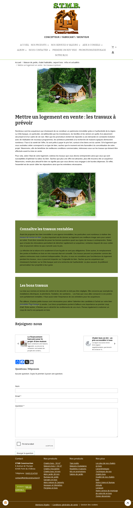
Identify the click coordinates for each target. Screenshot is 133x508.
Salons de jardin (76, 474)
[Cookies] (5, 503)
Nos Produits (39, 45)
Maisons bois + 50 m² (53, 466)
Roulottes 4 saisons (78, 468)
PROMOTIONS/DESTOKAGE (92, 50)
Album (21, 50)
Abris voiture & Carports (54, 482)
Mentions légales (42, 504)
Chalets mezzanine (51, 468)
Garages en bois (50, 479)
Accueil (24, 45)
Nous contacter (38, 50)
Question (19, 406)
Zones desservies (103, 496)
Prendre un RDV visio (64, 50)
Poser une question (25, 380)
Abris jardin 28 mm (51, 474)
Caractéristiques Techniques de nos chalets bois (104, 471)
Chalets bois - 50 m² (52, 463)
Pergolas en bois (51, 488)
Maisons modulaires (78, 466)
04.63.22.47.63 (32, 473)
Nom (17, 386)
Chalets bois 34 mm (52, 471)
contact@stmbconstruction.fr (27, 478)
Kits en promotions (78, 471)
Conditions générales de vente (65, 504)
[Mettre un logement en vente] (66, 194)
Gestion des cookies (89, 504)
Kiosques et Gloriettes (53, 485)
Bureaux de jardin (51, 477)
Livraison (99, 488)
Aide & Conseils (91, 45)
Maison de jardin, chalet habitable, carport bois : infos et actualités (51, 62)
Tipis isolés (74, 463)
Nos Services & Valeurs (64, 45)
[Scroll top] (128, 503)
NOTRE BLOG (61, 55)
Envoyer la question (25, 453)
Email (17, 396)
